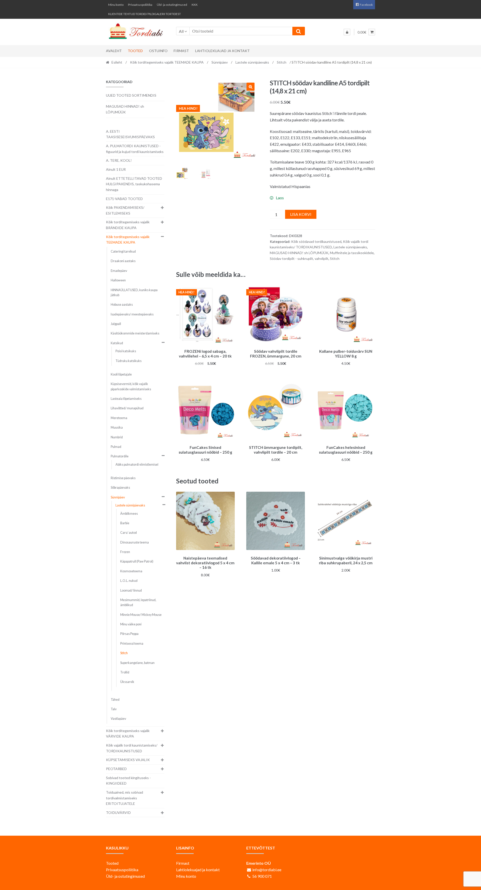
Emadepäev (119, 271)
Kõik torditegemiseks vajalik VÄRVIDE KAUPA (128, 734)
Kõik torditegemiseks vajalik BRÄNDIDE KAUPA (128, 225)
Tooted (135, 51)
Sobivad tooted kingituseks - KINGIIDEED (128, 781)
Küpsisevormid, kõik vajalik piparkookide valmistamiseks (131, 386)
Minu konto (116, 5)
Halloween (118, 280)
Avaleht (114, 51)
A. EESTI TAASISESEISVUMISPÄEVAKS (130, 134)
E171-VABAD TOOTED (124, 199)
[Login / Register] (347, 32)
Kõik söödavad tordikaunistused (316, 241)
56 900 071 (262, 876)
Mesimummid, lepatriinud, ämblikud (138, 602)
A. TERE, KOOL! (119, 160)
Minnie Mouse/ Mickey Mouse (141, 615)
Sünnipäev (219, 62)
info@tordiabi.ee (266, 869)
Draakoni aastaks (123, 261)
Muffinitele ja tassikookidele (352, 253)
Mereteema (119, 418)
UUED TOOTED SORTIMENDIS (131, 95)
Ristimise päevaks (123, 478)
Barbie (124, 523)
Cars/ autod (128, 533)
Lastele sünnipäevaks (252, 62)
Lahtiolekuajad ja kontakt (222, 51)
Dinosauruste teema (134, 542)
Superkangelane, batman (137, 663)
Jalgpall (116, 324)
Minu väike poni (131, 624)
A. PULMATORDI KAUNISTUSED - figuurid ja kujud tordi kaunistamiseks (135, 149)
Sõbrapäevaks (120, 487)
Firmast (181, 51)
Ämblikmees (129, 513)
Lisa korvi (300, 214)
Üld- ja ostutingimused (172, 5)
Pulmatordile (120, 456)
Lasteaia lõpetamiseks (126, 399)
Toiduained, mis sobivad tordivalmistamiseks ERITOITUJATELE (124, 798)
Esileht (116, 62)
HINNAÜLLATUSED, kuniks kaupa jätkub (134, 292)
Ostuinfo (158, 51)
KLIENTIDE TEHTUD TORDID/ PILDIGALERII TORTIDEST (144, 14)
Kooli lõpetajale (121, 374)
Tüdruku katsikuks (128, 361)
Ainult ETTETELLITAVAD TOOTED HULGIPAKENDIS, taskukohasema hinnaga (134, 184)
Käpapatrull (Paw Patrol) (136, 561)
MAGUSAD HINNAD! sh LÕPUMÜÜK (299, 253)
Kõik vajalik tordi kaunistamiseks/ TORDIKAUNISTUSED (131, 748)
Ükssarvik (127, 682)
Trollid (124, 672)
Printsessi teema (131, 643)
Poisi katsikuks (125, 351)
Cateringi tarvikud (123, 251)
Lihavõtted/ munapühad (127, 408)
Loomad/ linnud (131, 590)
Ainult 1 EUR (116, 169)
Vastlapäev (118, 719)
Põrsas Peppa (129, 634)
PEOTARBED (116, 769)
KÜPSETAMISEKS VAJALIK (128, 760)
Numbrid (117, 437)
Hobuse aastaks (122, 304)
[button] (251, 87)
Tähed (115, 699)
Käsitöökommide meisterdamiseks (135, 333)
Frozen (125, 552)
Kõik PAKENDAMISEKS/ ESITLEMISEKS (125, 210)
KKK (195, 5)
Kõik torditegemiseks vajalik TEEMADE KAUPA (167, 62)
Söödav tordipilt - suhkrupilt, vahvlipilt (299, 258)
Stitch (281, 62)
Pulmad (116, 447)
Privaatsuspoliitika (140, 5)
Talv (113, 709)
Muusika (117, 427)
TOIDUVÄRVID (118, 812)
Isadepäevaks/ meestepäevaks (132, 314)
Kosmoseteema (131, 571)
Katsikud (117, 343)
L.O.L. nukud (129, 581)
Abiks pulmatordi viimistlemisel (136, 464)
